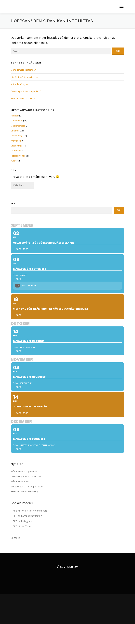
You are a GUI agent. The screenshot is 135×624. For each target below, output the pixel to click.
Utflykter (15, 130)
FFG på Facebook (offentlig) (27, 515)
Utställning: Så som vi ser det (25, 77)
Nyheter (15, 115)
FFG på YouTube (22, 526)
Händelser (16, 150)
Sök (13, 203)
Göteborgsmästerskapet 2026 (26, 91)
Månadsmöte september (23, 69)
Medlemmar (17, 120)
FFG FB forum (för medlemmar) (30, 510)
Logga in (15, 537)
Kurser (14, 160)
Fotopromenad (18, 155)
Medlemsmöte (18, 125)
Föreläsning (16, 135)
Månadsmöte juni (19, 84)
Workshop (16, 140)
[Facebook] (58, 609)
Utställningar (17, 145)
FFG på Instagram (22, 521)
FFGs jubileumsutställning (23, 98)
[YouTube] (76, 609)
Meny (121, 6)
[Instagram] (67, 609)
